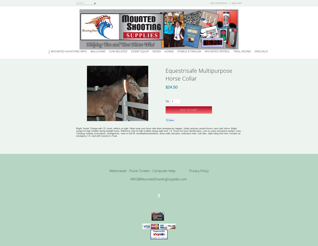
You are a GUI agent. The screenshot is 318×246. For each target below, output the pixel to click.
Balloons (98, 51)
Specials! (261, 51)
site (159, 234)
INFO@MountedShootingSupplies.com (158, 179)
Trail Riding (242, 51)
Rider (157, 51)
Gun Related (118, 51)
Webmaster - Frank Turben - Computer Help (142, 171)
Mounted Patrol (217, 51)
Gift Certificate (218, 3)
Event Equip (140, 51)
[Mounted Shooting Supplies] (159, 49)
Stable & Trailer (189, 51)
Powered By (159, 231)
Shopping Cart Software (159, 238)
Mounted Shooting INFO (69, 51)
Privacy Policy (199, 171)
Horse (169, 51)
